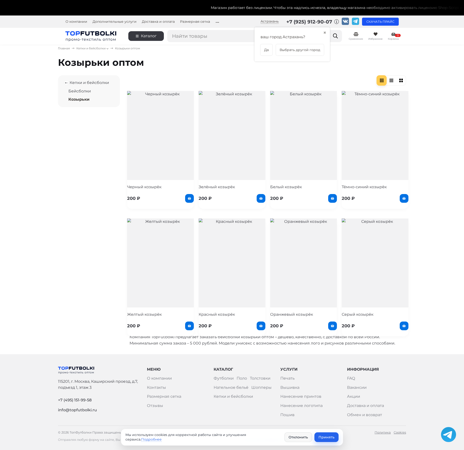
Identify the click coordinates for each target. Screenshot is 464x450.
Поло (242, 378)
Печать (287, 378)
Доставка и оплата (158, 22)
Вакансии (357, 387)
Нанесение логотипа (301, 405)
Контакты (156, 387)
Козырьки (78, 99)
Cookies (400, 432)
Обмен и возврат (364, 414)
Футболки (224, 378)
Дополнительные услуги (115, 22)
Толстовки (260, 378)
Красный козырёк (217, 314)
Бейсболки (79, 91)
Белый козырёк (286, 187)
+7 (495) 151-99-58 (75, 400)
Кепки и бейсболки (91, 48)
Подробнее (151, 439)
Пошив (287, 414)
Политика (383, 432)
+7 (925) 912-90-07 (310, 21)
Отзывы (155, 405)
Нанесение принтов (300, 396)
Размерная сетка (195, 22)
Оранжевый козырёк (291, 314)
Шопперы (261, 387)
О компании (76, 22)
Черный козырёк (144, 187)
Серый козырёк (357, 314)
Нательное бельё (231, 387)
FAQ (351, 378)
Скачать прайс (380, 21)
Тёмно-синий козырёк (364, 187)
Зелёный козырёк (217, 187)
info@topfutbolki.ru (77, 410)
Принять (326, 437)
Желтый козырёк (144, 314)
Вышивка (289, 387)
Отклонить (298, 437)
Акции (353, 396)
